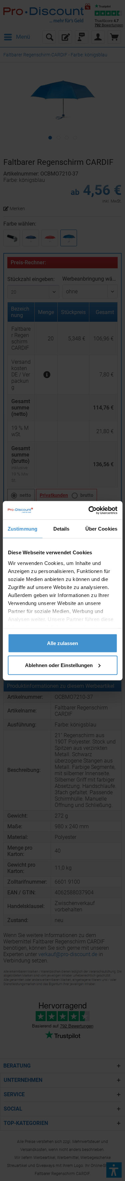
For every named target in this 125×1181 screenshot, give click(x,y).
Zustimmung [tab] (22, 529)
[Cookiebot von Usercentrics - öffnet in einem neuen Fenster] (89, 510)
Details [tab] (61, 529)
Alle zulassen (62, 643)
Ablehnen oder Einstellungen (59, 665)
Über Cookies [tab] (101, 529)
